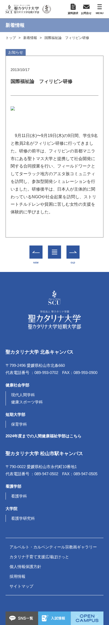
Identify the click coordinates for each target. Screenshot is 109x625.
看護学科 (19, 496)
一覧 (54, 248)
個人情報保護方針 (25, 566)
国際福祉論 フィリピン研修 (66, 38)
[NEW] (35, 251)
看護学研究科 (23, 518)
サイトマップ (21, 586)
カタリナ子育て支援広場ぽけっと (39, 556)
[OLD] (72, 251)
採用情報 (17, 576)
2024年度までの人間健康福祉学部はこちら (43, 436)
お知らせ (15, 52)
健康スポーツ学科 (27, 402)
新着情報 (30, 38)
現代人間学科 (23, 395)
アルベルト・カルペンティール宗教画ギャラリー (53, 547)
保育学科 (19, 424)
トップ (11, 38)
